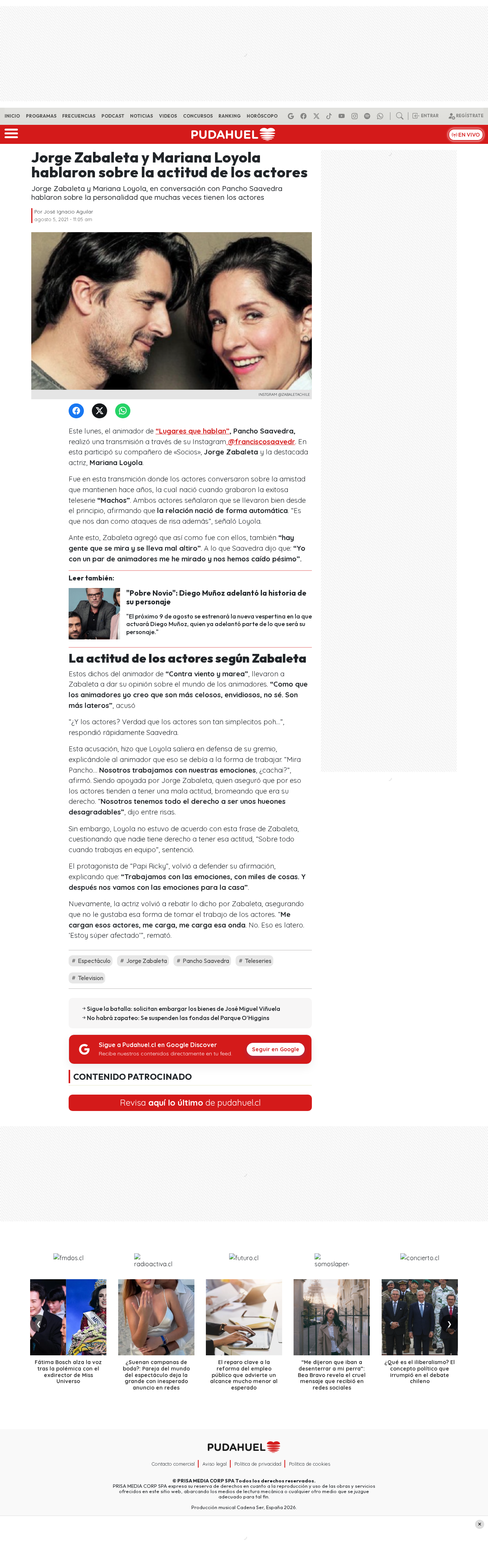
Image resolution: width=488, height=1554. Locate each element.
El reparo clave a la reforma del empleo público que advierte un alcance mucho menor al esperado (244, 1375)
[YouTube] (343, 116)
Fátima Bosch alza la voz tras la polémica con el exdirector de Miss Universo (68, 1372)
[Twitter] (101, 411)
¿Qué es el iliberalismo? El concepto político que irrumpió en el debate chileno (419, 1372)
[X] (317, 116)
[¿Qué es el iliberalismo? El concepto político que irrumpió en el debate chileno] (420, 1317)
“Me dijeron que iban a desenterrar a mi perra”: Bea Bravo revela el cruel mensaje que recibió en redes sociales (332, 1375)
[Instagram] (356, 116)
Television (90, 978)
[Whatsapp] (381, 116)
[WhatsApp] (124, 411)
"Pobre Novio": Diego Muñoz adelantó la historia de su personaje (216, 597)
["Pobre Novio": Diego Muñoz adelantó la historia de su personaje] (94, 613)
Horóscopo (262, 116)
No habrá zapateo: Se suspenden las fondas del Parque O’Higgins (178, 1018)
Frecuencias (78, 116)
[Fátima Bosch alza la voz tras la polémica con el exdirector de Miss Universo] (68, 1317)
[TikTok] (330, 116)
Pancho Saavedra (205, 960)
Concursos (198, 116)
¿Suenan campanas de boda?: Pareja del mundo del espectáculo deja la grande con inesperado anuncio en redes (156, 1375)
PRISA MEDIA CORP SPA (205, 1480)
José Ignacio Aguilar (68, 212)
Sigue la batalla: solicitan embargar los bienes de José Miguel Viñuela (183, 1008)
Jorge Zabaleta (146, 960)
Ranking (229, 116)
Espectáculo (94, 960)
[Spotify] (368, 116)
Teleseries (257, 960)
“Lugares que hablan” (193, 431)
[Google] (292, 116)
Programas (41, 116)
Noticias (141, 116)
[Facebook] (304, 116)
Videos (168, 116)
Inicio (12, 116)
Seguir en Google (275, 1049)
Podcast (112, 116)
